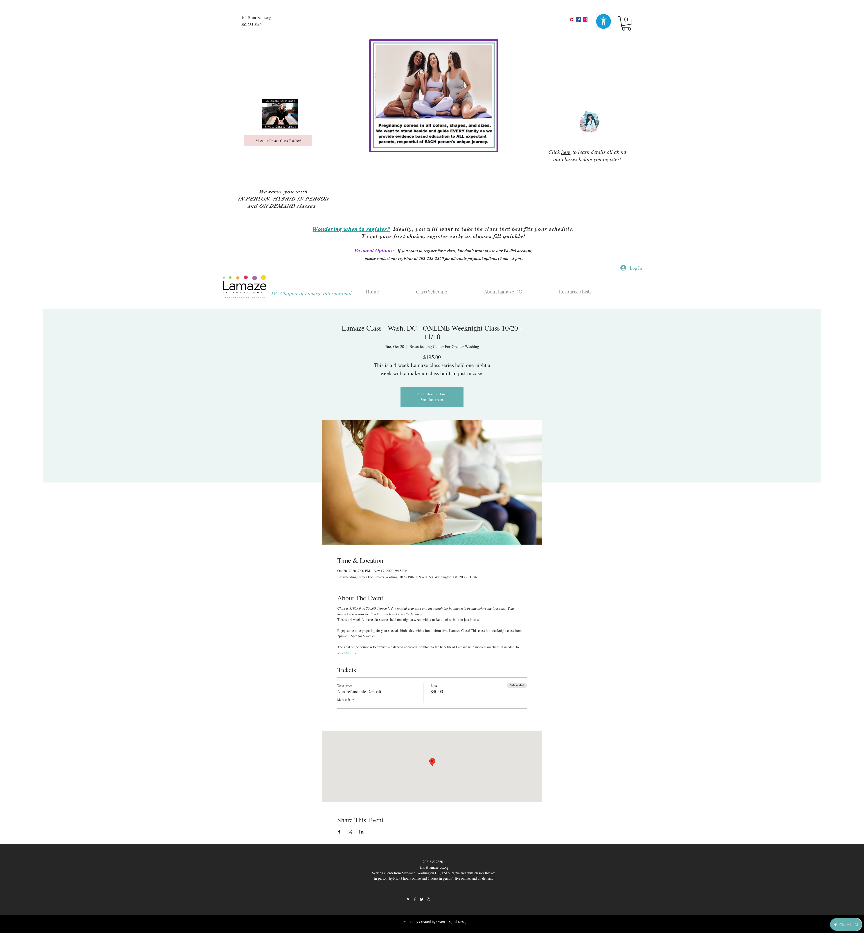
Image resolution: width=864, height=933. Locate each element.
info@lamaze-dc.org (256, 17)
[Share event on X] (350, 832)
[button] (626, 23)
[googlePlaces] (571, 19)
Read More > (346, 653)
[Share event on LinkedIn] (361, 832)
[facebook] (578, 19)
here (566, 151)
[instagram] (585, 19)
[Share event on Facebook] (339, 832)
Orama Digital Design (452, 921)
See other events (432, 399)
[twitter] (421, 899)
